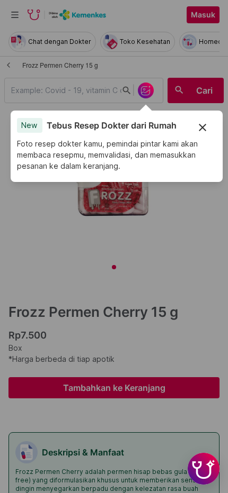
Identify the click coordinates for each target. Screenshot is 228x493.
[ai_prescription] (145, 90)
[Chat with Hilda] (204, 469)
